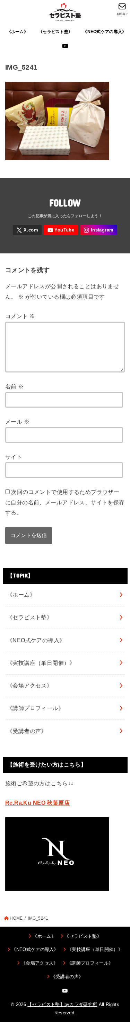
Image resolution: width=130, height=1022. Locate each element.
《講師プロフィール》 (35, 708)
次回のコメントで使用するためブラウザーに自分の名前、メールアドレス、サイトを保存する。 (65, 502)
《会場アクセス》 (29, 685)
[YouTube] (65, 46)
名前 (14, 386)
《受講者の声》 (27, 731)
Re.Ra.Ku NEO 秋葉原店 (37, 803)
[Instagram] (98, 230)
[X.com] (27, 230)
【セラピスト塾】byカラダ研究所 (62, 1004)
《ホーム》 (17, 32)
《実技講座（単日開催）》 (41, 663)
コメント (20, 316)
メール (17, 421)
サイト (13, 457)
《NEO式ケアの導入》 (104, 32)
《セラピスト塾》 (55, 32)
